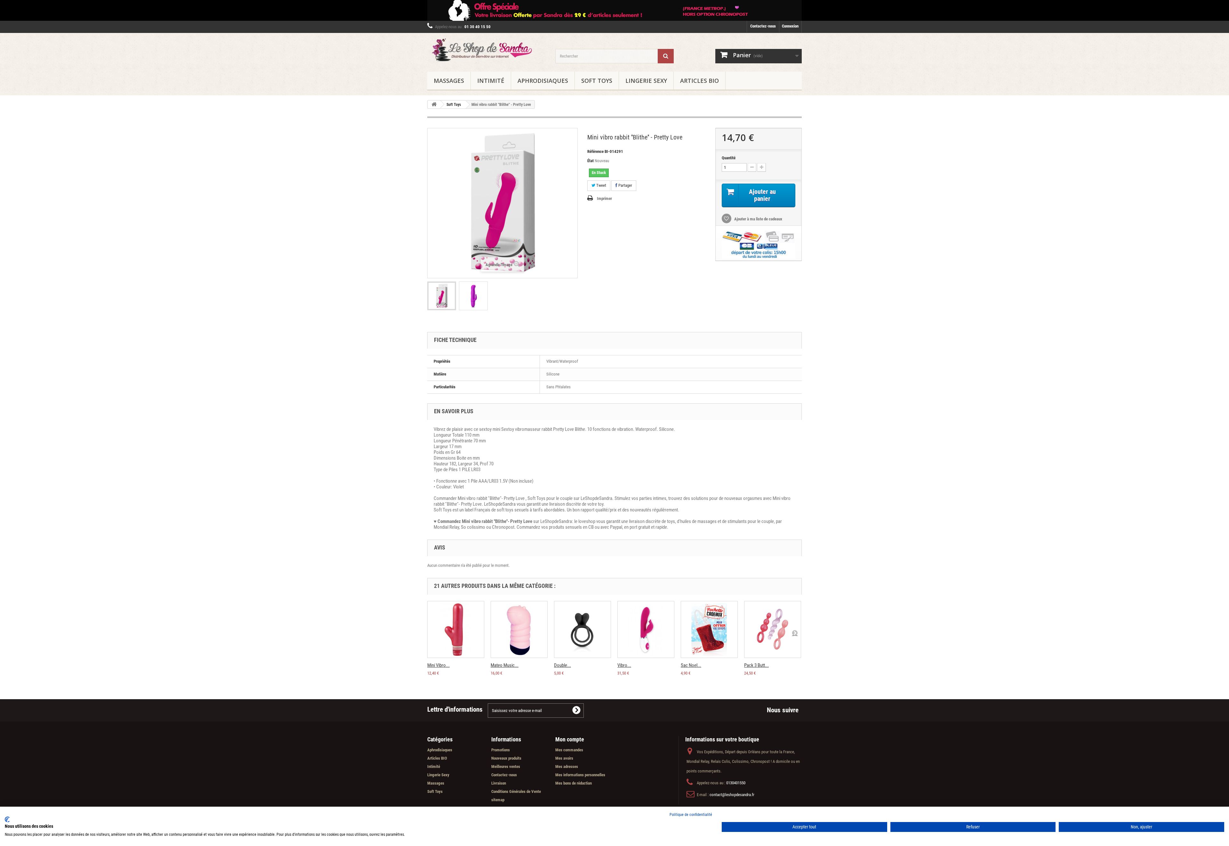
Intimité (490, 80)
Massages (449, 80)
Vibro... (624, 665)
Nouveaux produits (506, 758)
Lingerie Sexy (646, 80)
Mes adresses (566, 766)
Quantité (728, 157)
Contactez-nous (763, 26)
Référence (595, 151)
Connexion (790, 26)
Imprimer (604, 198)
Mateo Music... (504, 665)
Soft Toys (596, 80)
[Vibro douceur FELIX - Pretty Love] (645, 629)
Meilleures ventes (505, 766)
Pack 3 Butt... (756, 665)
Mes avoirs (564, 758)
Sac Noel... (691, 665)
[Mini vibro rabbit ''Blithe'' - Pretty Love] (442, 296)
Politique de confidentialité (691, 814)
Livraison (498, 783)
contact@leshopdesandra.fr (732, 794)
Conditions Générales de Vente (516, 791)
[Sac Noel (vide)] (709, 629)
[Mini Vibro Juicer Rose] (455, 629)
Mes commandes (569, 749)
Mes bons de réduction (573, 783)
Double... (562, 665)
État (590, 160)
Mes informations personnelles (580, 774)
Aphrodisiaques (543, 80)
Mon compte (569, 739)
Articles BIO (699, 80)
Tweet (600, 185)
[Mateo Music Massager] (519, 629)
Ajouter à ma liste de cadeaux (757, 219)
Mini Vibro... (438, 665)
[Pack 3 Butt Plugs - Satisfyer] (772, 629)
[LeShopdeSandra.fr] (486, 51)
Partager (624, 185)
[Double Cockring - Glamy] (582, 629)
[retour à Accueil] (434, 104)
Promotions (500, 749)
